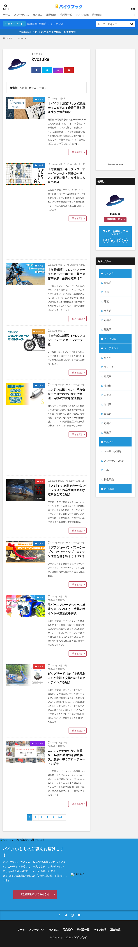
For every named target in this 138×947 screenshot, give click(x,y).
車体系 (40, 99)
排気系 (107, 376)
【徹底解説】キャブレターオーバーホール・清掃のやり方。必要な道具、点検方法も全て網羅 (66, 175)
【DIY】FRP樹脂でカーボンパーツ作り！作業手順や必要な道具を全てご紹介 (67, 490)
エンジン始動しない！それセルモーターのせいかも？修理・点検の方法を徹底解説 (66, 394)
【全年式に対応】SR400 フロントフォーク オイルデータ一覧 (67, 340)
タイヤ (107, 357)
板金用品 (109, 479)
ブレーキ (109, 366)
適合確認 (97, 14)
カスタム (38, 14)
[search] (131, 24)
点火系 (40, 385)
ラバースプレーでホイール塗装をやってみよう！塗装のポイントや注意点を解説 (66, 609)
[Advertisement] (46, 242)
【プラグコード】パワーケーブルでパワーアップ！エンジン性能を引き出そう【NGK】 (67, 552)
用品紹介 (51, 14)
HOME (9, 38)
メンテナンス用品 (114, 460)
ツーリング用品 (112, 451)
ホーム (6, 14)
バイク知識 (82, 14)
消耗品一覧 (66, 14)
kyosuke (22, 38)
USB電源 (32, 23)
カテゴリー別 (36, 87)
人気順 (23, 87)
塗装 (41, 597)
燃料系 (40, 165)
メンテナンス (21, 14)
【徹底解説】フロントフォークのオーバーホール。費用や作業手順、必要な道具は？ (66, 274)
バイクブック (80, 937)
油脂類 (107, 385)
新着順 (14, 87)
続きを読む (77, 152)
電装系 (107, 320)
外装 (41, 482)
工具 (106, 470)
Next (60, 817)
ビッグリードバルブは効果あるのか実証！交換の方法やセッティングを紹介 (66, 678)
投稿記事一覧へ (114, 219)
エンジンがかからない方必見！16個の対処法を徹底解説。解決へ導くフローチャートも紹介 (66, 757)
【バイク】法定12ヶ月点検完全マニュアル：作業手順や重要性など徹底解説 (67, 107)
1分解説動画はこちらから (35, 894)
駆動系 (42, 23)
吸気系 (40, 666)
